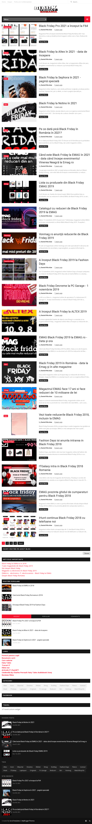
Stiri (5, 79)
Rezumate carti (8, 658)
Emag (6, 156)
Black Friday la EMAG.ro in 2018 (14, 563)
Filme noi (5, 668)
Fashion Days (9, 261)
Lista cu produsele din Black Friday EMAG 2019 (30, 751)
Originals (33, 689)
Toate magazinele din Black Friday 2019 (17, 566)
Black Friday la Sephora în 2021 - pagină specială (31, 640)
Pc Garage (8, 287)
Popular (46, 616)
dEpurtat (20, 686)
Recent (17, 616)
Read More (43, 42)
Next (21, 543)
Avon (12, 686)
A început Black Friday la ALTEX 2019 (63, 311)
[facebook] (86, 821)
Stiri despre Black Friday (11, 568)
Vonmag (7, 235)
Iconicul (82, 686)
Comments (75, 616)
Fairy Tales (6, 663)
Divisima (29, 686)
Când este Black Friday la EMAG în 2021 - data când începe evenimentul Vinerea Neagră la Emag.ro (64, 158)
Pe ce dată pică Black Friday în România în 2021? (31, 732)
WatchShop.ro (79, 689)
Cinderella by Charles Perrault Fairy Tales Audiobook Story (27, 672)
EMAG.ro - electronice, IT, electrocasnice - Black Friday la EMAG (26, 573)
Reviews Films (8, 675)
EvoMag (53, 686)
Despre (10, 2)
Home (4, 2)
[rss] (89, 821)
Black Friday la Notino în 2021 (58, 103)
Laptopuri (23, 689)
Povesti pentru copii (10, 655)
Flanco (74, 686)
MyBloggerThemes (28, 821)
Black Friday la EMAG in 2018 (23, 586)
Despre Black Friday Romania (13, 575)
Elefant (38, 686)
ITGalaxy (7, 467)
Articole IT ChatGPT (10, 670)
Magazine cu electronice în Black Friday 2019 (19, 571)
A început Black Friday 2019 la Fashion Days (29, 605)
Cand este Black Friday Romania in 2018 (28, 595)
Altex (6, 53)
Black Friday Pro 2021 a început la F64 (63, 26)
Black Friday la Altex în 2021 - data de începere (30, 630)
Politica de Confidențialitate (23, 2)
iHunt (6, 519)
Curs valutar (7, 660)
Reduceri (7, 27)
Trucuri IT (6, 665)
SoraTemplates (15, 821)
